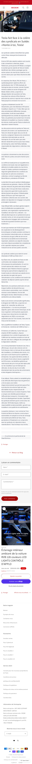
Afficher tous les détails (21, 592)
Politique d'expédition (10, 685)
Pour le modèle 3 (8, 651)
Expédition (3, 570)
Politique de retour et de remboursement (15, 689)
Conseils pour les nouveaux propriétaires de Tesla (15, 672)
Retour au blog (17, 452)
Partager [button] (5, 444)
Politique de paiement (10, 693)
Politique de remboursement (19, 757)
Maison (5, 610)
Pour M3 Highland (8, 647)
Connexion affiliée (8, 627)
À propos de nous (8, 614)
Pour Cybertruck (8, 642)
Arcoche (15, 754)
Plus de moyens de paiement (16, 586)
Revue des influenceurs (10, 623)
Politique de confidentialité (10, 759)
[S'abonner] (25, 733)
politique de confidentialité (11, 681)
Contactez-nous (8, 618)
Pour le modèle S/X (9, 659)
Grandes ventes (8, 638)
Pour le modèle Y (8, 655)
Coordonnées (7, 697)
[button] (4, 8)
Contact (20, 762)
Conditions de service (9, 677)
